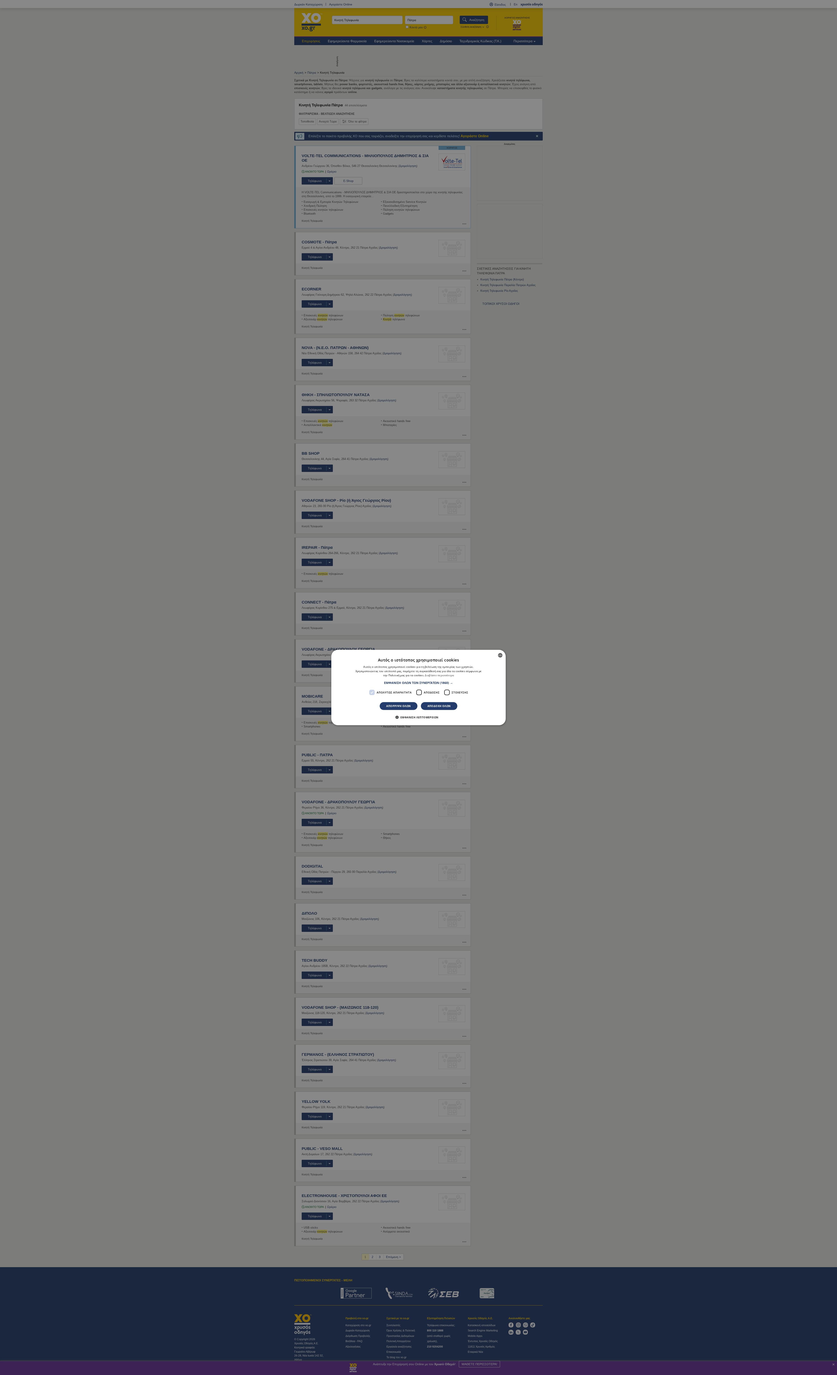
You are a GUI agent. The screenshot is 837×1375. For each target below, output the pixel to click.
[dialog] (418, 687)
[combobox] (500, 655)
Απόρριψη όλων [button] (398, 706)
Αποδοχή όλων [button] (439, 706)
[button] (418, 683)
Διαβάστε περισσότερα (439, 675)
